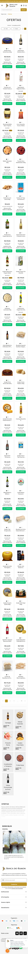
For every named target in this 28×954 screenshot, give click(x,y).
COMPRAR (8, 66)
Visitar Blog (5, 829)
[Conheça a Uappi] (14, 948)
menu (2, 5)
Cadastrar (14, 884)
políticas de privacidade (17, 888)
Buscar (23, 9)
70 (21, 700)
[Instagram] (21, 933)
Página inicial (3, 14)
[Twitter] (25, 933)
